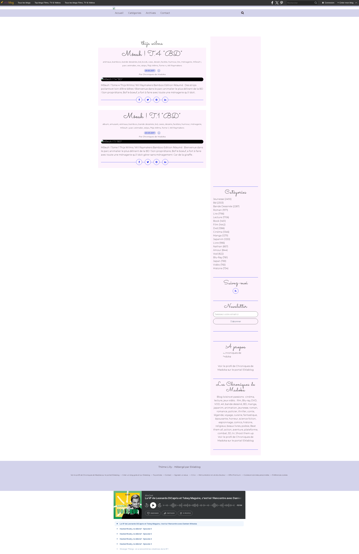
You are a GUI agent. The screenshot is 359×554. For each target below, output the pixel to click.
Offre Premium (234, 475)
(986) (219, 243)
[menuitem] (119, 13)
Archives (151, 13)
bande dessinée (129, 62)
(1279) (220, 235)
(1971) (220, 210)
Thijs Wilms (152, 65)
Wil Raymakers (174, 65)
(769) (219, 261)
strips (143, 65)
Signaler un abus (181, 475)
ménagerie (186, 62)
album (106, 124)
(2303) (218, 202)
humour (172, 62)
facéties (177, 124)
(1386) (219, 228)
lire (178, 62)
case (150, 62)
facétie (164, 62)
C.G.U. (193, 475)
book (144, 62)
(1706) (221, 217)
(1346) (221, 232)
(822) (218, 253)
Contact (165, 13)
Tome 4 (162, 65)
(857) (220, 246)
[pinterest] (281, 2)
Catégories (134, 13)
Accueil (119, 13)
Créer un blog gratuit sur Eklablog (136, 475)
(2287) (226, 206)
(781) (220, 257)
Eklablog (195, 467)
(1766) (218, 213)
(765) (219, 264)
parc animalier (129, 65)
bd (139, 62)
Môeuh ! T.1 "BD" (152, 116)
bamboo (116, 62)
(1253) (221, 239)
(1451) (219, 221)
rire (138, 65)
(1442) (219, 224)
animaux (107, 62)
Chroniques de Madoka (92, 475)
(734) (220, 268)
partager (171, 513)
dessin (157, 62)
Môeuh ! (197, 62)
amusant (114, 124)
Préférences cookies (279, 475)
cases (161, 124)
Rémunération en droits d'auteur (212, 475)
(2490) (222, 199)
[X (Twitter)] (277, 2)
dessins (168, 124)
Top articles (157, 475)
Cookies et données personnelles (256, 475)
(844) (220, 250)
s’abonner (154, 513)
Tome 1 (165, 128)
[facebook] (272, 2)
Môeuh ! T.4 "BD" (152, 54)
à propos (187, 513)
